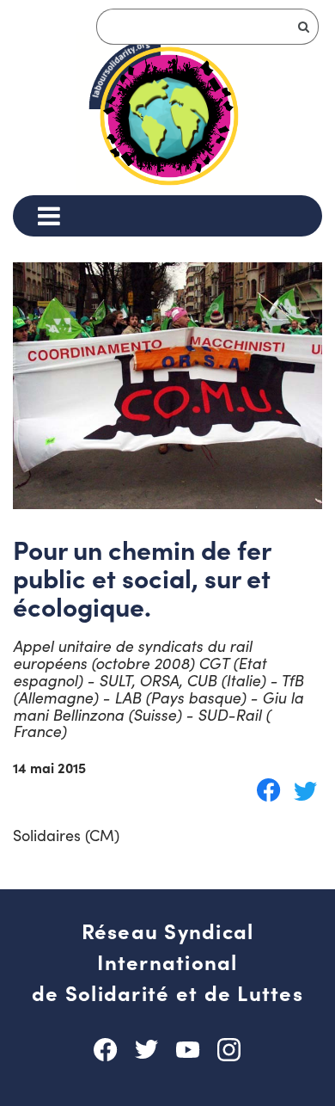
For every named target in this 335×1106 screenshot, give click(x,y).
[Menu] (48, 216)
